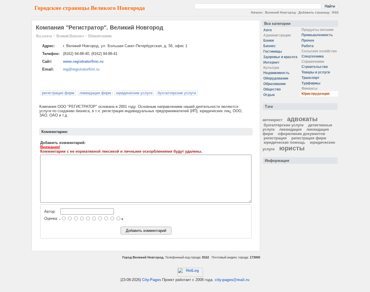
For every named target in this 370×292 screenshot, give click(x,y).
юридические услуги (134, 93)
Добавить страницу (314, 12)
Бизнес (269, 46)
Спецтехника (312, 56)
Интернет (271, 62)
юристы (292, 148)
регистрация (275, 138)
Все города (44, 35)
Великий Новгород (280, 12)
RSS (335, 12)
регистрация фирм (58, 93)
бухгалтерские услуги (177, 93)
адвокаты (302, 119)
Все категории (277, 23)
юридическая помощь (284, 142)
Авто (267, 30)
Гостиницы (272, 51)
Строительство (314, 67)
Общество (272, 89)
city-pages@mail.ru (232, 280)
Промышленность (317, 35)
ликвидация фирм (95, 93)
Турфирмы (310, 83)
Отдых (269, 95)
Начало (256, 12)
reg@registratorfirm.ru (81, 69)
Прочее (307, 40)
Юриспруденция (100, 35)
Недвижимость (276, 73)
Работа (307, 46)
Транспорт (310, 78)
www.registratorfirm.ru (83, 61)
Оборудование (275, 78)
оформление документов (301, 134)
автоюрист (272, 120)
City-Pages (151, 280)
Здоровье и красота (280, 57)
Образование (274, 84)
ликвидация (290, 129)
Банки (268, 40)
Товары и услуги (315, 72)
